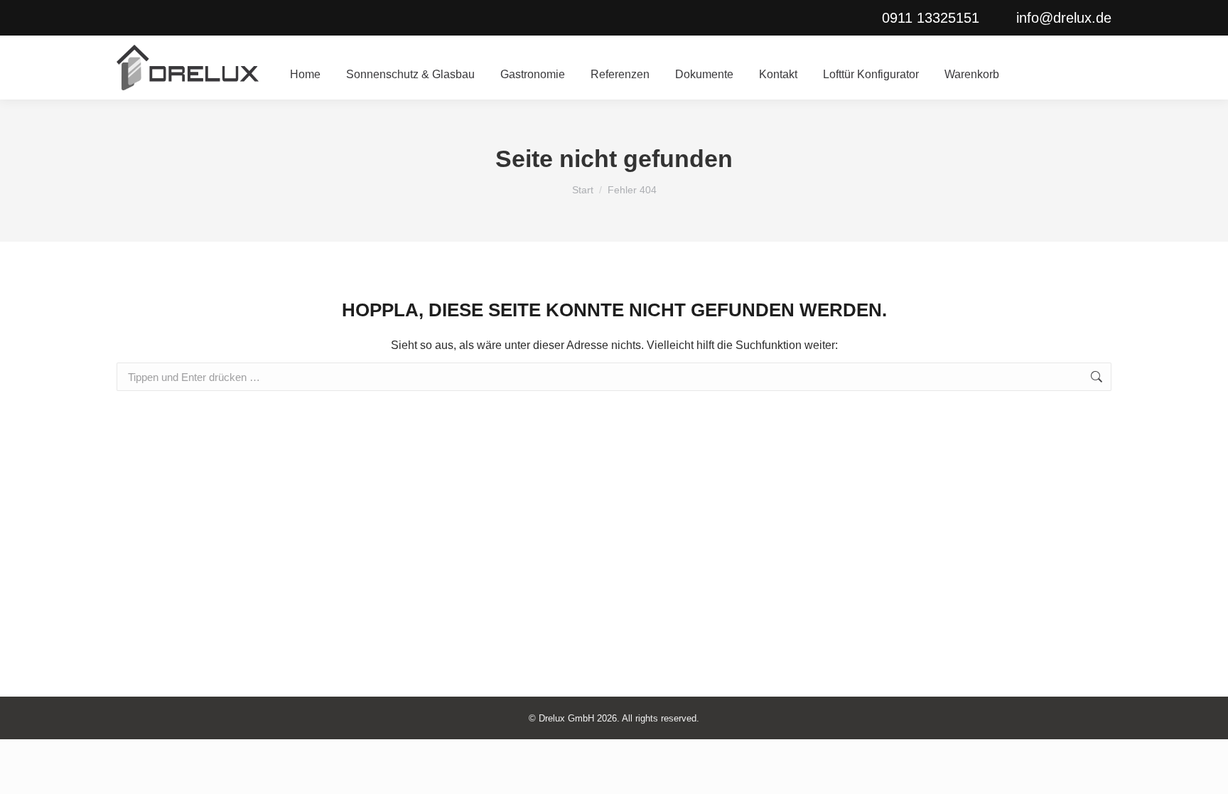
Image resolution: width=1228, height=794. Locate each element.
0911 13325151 (930, 18)
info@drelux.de (1063, 18)
